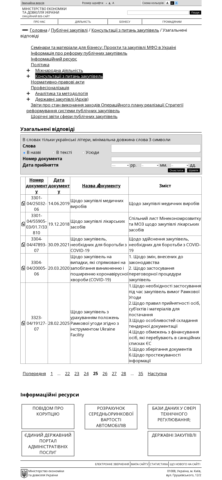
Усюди (92, 152)
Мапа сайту (139, 464)
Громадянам (172, 21)
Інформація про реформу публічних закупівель (79, 53)
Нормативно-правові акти (57, 82)
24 (86, 373)
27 (114, 373)
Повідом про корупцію (47, 411)
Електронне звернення (112, 464)
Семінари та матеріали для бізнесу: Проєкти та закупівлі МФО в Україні (103, 47)
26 (105, 373)
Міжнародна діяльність (59, 70)
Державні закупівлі (174, 435)
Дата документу (59, 185)
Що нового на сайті (185, 464)
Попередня (34, 373)
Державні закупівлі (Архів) (61, 99)
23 (76, 373)
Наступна (157, 373)
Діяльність (83, 21)
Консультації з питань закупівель (125, 30)
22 (67, 373)
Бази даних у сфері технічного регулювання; (174, 413)
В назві (34, 152)
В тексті (64, 152)
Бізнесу (124, 21)
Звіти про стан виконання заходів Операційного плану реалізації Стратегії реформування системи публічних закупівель (104, 107)
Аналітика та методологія (61, 93)
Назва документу (101, 186)
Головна (38, 30)
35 (140, 373)
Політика (40, 64)
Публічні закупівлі (69, 30)
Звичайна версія (32, 3)
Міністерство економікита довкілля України (44, 12)
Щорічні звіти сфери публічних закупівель (74, 116)
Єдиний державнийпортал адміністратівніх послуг (47, 443)
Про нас (39, 21)
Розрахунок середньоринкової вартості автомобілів (111, 416)
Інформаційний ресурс (54, 59)
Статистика (159, 464)
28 (123, 373)
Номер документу (36, 185)
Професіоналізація (50, 87)
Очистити (176, 170)
